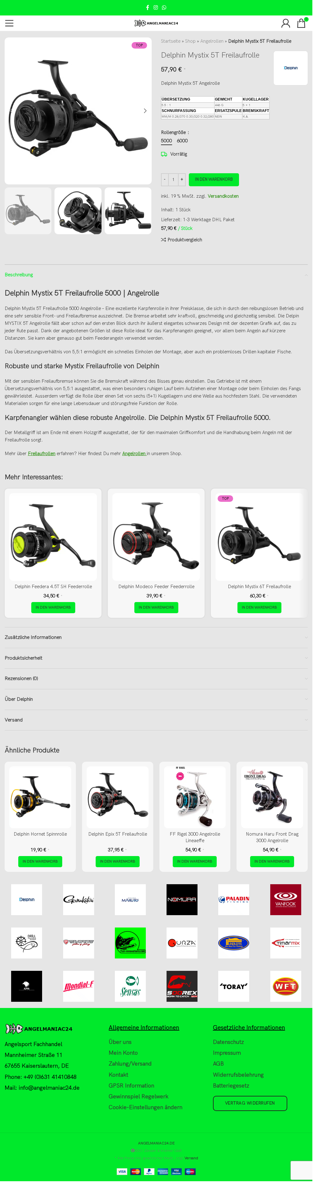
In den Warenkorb (214, 179)
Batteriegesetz (231, 1085)
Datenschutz (228, 1042)
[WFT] (285, 986)
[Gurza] (182, 943)
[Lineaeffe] (234, 943)
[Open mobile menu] (9, 23)
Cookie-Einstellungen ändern (145, 1107)
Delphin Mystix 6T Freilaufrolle (259, 586)
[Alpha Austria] (26, 986)
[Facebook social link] (147, 8)
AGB (218, 1064)
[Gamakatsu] (78, 899)
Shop (190, 41)
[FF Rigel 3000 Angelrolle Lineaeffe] (195, 797)
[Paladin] (234, 899)
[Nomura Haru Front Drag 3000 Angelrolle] (272, 797)
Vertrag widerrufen (250, 1103)
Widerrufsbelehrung (238, 1074)
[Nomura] (182, 899)
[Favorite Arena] (78, 943)
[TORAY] (234, 986)
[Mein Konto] (285, 23)
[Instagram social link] (155, 8)
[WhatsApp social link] (164, 8)
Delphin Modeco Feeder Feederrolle (156, 586)
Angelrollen (212, 41)
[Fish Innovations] (130, 943)
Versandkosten (223, 196)
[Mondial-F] (78, 986)
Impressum (227, 1053)
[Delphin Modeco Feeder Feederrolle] (156, 537)
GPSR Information (131, 1085)
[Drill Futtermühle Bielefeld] (26, 943)
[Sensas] (130, 986)
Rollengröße (174, 132)
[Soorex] (182, 986)
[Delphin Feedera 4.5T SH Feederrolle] (53, 537)
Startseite (170, 41)
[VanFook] (285, 899)
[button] (11, 111)
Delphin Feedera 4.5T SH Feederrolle (53, 586)
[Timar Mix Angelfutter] (285, 943)
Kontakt (118, 1074)
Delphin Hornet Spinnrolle (40, 834)
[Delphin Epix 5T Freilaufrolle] (118, 797)
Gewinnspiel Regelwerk (138, 1096)
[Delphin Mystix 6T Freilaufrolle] (259, 537)
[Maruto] (130, 899)
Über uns (120, 1042)
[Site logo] (156, 23)
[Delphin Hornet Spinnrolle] (40, 797)
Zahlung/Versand (130, 1064)
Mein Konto (123, 1053)
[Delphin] (26, 899)
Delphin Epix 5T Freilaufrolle (117, 834)
